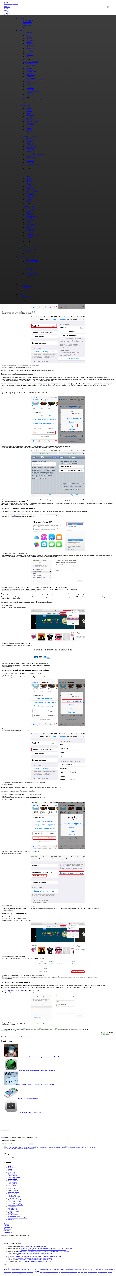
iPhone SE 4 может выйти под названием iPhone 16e (35, 1261)
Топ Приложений (13, 1214)
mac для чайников (98, 1269)
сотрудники (29, 1273)
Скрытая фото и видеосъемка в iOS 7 (29, 1112)
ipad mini (40, 1269)
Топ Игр (7, 13)
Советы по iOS (12, 1208)
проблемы (21, 1273)
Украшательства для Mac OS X (17, 1218)
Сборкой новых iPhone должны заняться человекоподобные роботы (38, 1255)
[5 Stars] (36, 1029)
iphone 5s (58, 1269)
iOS (30, 1269)
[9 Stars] (58, 1029)
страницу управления (16, 515)
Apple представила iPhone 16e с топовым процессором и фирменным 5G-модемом (43, 1251)
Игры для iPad (12, 1179)
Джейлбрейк (12, 1174)
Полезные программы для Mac (26, 1272)
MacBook (79, 1269)
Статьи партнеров (13, 1211)
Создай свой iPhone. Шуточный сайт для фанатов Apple (34, 1253)
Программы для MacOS (15, 1205)
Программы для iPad (14, 1200)
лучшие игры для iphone (106, 1272)
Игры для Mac (12, 1183)
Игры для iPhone (13, 1180)
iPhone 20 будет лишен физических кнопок (33, 1246)
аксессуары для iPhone (45, 1272)
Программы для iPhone (15, 1201)
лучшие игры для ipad (96, 1272)
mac (76, 1269)
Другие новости (13, 1175)
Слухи (36, 1272)
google (27, 1269)
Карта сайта (8, 1227)
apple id (3, 1036)
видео (79, 1272)
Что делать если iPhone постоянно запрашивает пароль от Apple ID (38, 1057)
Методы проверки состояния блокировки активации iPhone (36, 1070)
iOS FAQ (9, 1036)
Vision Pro (7, 7)
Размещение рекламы (11, 4)
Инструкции (12, 1185)
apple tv (12, 1269)
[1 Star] (15, 1029)
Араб (9, 1258)
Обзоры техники (13, 1198)
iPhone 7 (72, 1269)
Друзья (6, 1225)
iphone (48, 1269)
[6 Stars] (42, 1029)
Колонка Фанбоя (13, 1190)
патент (12, 1273)
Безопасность (12, 1172)
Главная (6, 1224)
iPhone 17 (7, 8)
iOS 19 (6, 10)
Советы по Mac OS (14, 1209)
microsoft (106, 1269)
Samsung (112, 1269)
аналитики (54, 1272)
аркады (60, 1272)
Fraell (3, 1137)
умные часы (36, 1273)
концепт (89, 1272)
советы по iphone (27, 1036)
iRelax (10, 1169)
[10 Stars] (64, 1029)
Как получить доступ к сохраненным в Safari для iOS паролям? (37, 1084)
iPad (36, 1269)
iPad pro (44, 1269)
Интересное (11, 1188)
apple (7, 1269)
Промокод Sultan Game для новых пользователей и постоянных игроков (43, 1250)
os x (109, 1269)
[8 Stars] (52, 1029)
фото (44, 1273)
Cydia (9, 1166)
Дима (9, 1253)
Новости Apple (12, 1193)
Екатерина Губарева (14, 1256)
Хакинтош (11, 1219)
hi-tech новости (12, 1167)
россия (25, 1273)
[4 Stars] (31, 1029)
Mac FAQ (90, 1269)
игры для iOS (84, 1272)
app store (24, 1269)
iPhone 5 (53, 1269)
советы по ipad (16, 1036)
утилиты (41, 1273)
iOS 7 (33, 1269)
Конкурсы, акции (13, 1192)
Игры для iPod (12, 1182)
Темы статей (8, 1232)
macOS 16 (7, 12)
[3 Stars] (26, 1029)
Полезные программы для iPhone (12, 1272)
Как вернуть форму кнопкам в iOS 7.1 (30, 1098)
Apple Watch (18, 1269)
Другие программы (14, 1177)
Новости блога (12, 1195)
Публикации (12, 1206)
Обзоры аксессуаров (14, 1196)
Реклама (6, 1230)
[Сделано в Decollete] (6, 1239)
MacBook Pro (84, 1269)
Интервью (11, 1187)
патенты (16, 1273)
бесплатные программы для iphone (69, 1272)
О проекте (7, 2)
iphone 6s (68, 1269)
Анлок (10, 1171)
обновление (7, 1273)
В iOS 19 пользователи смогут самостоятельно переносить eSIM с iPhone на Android (46, 1248)
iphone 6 (63, 1269)
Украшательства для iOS (15, 1216)
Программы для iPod (14, 1203)
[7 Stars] (47, 1029)
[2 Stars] (20, 1029)
